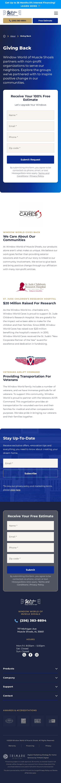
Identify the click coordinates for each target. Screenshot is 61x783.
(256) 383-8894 (32, 620)
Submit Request (30, 159)
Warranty (12, 746)
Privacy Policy (37, 176)
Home (4, 36)
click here (15, 490)
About (12, 36)
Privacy (48, 746)
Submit (30, 569)
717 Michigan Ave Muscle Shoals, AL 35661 (30, 630)
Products (8, 668)
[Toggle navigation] (56, 13)
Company (9, 677)
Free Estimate (45, 20)
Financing (30, 746)
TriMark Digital (43, 758)
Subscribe (31, 473)
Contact (8, 695)
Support (8, 686)
